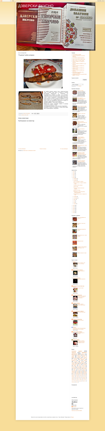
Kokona (74, 261)
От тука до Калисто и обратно (78, 311)
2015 (74, 212)
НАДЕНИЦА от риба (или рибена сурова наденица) (79, 192)
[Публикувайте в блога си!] (35, 113)
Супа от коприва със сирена (78, 181)
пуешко (73, 362)
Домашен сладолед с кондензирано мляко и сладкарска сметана (81, 341)
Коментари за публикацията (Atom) (29, 150)
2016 (74, 211)
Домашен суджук (80, 90)
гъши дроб (73, 367)
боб (78, 369)
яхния (78, 367)
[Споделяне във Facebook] (37, 113)
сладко (78, 362)
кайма (73, 356)
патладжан (85, 364)
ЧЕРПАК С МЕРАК (76, 339)
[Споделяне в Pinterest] (38, 113)
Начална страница (43, 148)
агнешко (75, 361)
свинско (74, 352)
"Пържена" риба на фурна (78, 185)
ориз (74, 369)
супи (84, 363)
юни (74, 202)
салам (81, 363)
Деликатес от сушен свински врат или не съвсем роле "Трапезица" (82, 153)
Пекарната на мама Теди (77, 319)
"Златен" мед (75, 186)
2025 (74, 171)
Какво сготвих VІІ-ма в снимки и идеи (79, 59)
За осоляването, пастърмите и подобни (81, 98)
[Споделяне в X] (36, 113)
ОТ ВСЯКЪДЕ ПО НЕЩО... (77, 54)
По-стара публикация (64, 148)
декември (75, 178)
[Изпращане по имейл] (34, 113)
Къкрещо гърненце (76, 303)
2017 (74, 209)
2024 (74, 173)
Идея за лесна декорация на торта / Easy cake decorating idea (82, 297)
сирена (75, 365)
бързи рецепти (82, 365)
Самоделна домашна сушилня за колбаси (81, 161)
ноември (75, 180)
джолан (80, 368)
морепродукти (74, 364)
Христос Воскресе (81, 320)
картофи (79, 357)
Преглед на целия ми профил (77, 410)
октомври (75, 196)
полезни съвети (77, 351)
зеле (80, 364)
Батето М (74, 406)
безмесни (82, 359)
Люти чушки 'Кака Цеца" (81, 312)
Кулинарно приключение (77, 295)
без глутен (83, 366)
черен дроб (73, 382)
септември (75, 198)
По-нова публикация (22, 148)
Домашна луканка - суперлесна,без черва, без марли (82, 122)
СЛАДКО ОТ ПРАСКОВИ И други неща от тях (82, 247)
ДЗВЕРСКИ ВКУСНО (35, 6)
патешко (85, 360)
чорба (77, 382)
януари (75, 203)
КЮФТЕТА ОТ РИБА (76, 190)
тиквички (82, 361)
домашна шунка (84, 367)
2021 (74, 177)
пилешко (85, 357)
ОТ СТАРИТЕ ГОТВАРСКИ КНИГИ (78, 57)
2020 (74, 205)
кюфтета (79, 355)
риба (84, 355)
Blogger (72, 417)
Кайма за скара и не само (82, 106)
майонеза (82, 362)
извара (83, 369)
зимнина (85, 368)
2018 (74, 208)
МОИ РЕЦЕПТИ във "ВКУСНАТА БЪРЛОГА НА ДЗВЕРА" (78, 72)
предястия (74, 360)
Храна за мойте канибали (77, 331)
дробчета (75, 368)
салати (78, 366)
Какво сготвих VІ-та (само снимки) (78, 60)
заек (81, 370)
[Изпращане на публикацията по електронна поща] (32, 113)
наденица (73, 370)
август (75, 199)
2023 (74, 174)
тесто (80, 360)
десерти (73, 366)
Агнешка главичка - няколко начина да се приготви (81, 138)
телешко (75, 358)
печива (73, 355)
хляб (77, 370)
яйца (84, 370)
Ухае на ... (74, 327)
